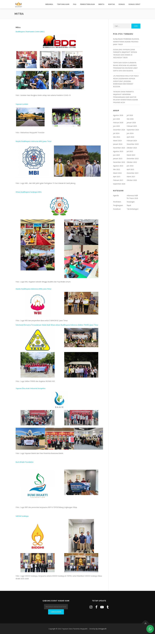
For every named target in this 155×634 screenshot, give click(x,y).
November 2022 (119, 162)
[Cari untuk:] (122, 26)
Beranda (49, 4)
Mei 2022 (116, 169)
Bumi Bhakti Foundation (24, 462)
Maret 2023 (131, 155)
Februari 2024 (132, 141)
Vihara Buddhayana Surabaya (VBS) (29, 192)
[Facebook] (96, 607)
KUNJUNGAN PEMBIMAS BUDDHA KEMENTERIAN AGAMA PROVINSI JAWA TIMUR (126, 41)
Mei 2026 (130, 119)
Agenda (116, 195)
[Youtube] (102, 607)
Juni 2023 (116, 155)
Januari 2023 (117, 158)
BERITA (101, 4)
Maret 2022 (117, 173)
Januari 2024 (117, 144)
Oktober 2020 (132, 180)
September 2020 (119, 184)
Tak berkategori (132, 209)
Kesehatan (117, 202)
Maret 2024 (117, 141)
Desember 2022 (133, 158)
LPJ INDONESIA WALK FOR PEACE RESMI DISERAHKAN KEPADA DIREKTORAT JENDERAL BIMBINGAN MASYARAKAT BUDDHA (126, 81)
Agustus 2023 (118, 151)
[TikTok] (108, 607)
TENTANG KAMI (63, 4)
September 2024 (133, 130)
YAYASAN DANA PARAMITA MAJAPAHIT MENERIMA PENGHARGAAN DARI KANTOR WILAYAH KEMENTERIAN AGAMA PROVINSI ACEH (125, 97)
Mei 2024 (116, 137)
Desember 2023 (133, 144)
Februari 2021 (118, 180)
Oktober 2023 (132, 148)
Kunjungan (131, 202)
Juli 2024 (116, 133)
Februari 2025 (132, 126)
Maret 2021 (131, 176)
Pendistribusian (87, 4)
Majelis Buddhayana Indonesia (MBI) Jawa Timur (33, 141)
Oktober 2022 (132, 162)
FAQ (74, 4)
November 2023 (119, 148)
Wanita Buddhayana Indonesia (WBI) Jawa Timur (33, 289)
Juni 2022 (130, 166)
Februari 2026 (118, 122)
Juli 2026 (130, 115)
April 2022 (130, 169)
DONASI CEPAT (134, 4)
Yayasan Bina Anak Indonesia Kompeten (30, 388)
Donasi (122, 4)
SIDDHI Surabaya (22, 516)
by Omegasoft (101, 629)
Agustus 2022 (118, 166)
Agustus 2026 (118, 115)
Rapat (129, 205)
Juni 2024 (130, 133)
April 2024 (130, 137)
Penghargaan (118, 205)
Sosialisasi (117, 209)
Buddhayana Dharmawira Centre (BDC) (30, 31)
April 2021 (116, 176)
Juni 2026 (116, 119)
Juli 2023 (130, 151)
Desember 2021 (133, 173)
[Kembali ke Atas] (145, 623)
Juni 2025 (116, 126)
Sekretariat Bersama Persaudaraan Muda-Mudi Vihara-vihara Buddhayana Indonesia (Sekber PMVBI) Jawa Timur (57, 325)
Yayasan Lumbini (22, 104)
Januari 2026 (131, 122)
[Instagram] (91, 607)
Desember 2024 (119, 130)
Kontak (111, 4)
